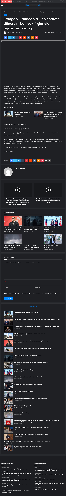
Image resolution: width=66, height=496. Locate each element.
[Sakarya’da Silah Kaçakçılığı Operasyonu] (8, 114)
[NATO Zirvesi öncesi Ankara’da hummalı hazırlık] (33, 239)
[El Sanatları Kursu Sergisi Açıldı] (8, 408)
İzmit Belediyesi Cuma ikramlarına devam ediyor (28, 446)
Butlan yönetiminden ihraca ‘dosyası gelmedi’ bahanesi (30, 398)
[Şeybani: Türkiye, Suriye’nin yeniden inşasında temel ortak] (8, 437)
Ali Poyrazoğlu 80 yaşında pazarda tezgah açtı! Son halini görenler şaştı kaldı (32, 1)
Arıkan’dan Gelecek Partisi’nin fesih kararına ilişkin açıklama (12, 228)
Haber (12, 12)
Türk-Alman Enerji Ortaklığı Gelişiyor (52, 228)
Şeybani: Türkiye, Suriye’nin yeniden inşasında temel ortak (31, 434)
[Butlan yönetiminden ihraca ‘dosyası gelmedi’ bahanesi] (8, 401)
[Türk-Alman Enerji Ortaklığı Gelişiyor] (53, 221)
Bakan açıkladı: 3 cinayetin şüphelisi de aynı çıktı (32, 228)
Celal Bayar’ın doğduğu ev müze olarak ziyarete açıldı (29, 334)
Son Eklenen (33, 306)
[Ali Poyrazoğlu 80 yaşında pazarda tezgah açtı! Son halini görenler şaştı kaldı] (8, 329)
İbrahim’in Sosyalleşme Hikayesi (51, 246)
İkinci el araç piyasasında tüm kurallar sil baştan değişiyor (31, 362)
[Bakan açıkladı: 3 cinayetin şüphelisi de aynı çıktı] (33, 221)
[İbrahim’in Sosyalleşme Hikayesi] (53, 239)
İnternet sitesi (37, 287)
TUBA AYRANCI (10, 32)
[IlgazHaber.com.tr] (33, 5)
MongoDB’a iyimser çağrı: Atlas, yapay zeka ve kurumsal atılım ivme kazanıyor (27, 442)
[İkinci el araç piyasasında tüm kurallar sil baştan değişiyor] (8, 365)
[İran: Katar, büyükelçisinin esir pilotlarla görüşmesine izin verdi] (8, 350)
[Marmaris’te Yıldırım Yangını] (8, 415)
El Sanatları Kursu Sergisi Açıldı (23, 406)
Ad (5, 281)
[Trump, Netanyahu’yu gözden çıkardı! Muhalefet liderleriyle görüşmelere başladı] (38, 114)
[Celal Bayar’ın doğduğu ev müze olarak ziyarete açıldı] (8, 336)
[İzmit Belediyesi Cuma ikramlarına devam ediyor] (8, 448)
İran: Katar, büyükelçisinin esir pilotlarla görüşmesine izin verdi (32, 348)
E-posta (6, 287)
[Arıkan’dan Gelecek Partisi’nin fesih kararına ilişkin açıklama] (13, 221)
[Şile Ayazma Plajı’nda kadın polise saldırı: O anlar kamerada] (8, 430)
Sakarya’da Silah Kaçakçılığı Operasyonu (26, 312)
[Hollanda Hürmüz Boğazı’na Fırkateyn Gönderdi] (13, 239)
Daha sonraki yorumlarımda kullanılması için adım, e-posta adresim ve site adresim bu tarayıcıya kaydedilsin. (33, 293)
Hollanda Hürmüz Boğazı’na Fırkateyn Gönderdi (12, 246)
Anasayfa (7, 12)
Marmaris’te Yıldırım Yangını (22, 413)
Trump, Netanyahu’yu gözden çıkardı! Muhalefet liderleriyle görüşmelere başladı (53, 114)
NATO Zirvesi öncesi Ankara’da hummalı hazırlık (32, 246)
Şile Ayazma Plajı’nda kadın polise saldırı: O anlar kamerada (31, 427)
